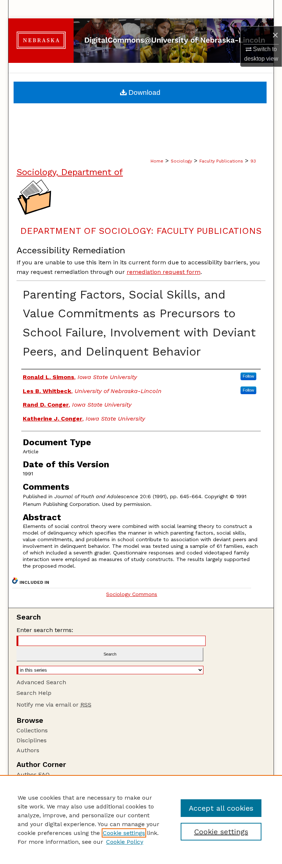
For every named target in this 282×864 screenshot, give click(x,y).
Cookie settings (124, 832)
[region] (141, 819)
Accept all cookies (221, 808)
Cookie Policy (124, 841)
